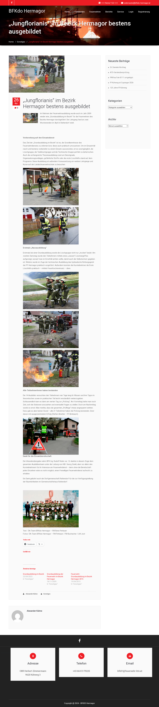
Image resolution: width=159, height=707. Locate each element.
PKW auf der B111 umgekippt (121, 78)
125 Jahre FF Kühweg (118, 88)
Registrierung (144, 12)
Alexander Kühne (31, 594)
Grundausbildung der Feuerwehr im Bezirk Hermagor (55, 576)
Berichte (109, 12)
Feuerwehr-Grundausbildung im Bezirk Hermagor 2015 (81, 576)
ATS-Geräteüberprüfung (119, 72)
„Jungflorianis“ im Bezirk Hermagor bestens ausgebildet (56, 103)
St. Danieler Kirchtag (118, 67)
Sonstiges (21, 42)
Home (67, 12)
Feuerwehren (95, 12)
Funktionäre (80, 12)
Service (120, 12)
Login (131, 12)
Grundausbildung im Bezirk (33, 574)
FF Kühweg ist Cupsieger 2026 (121, 83)
